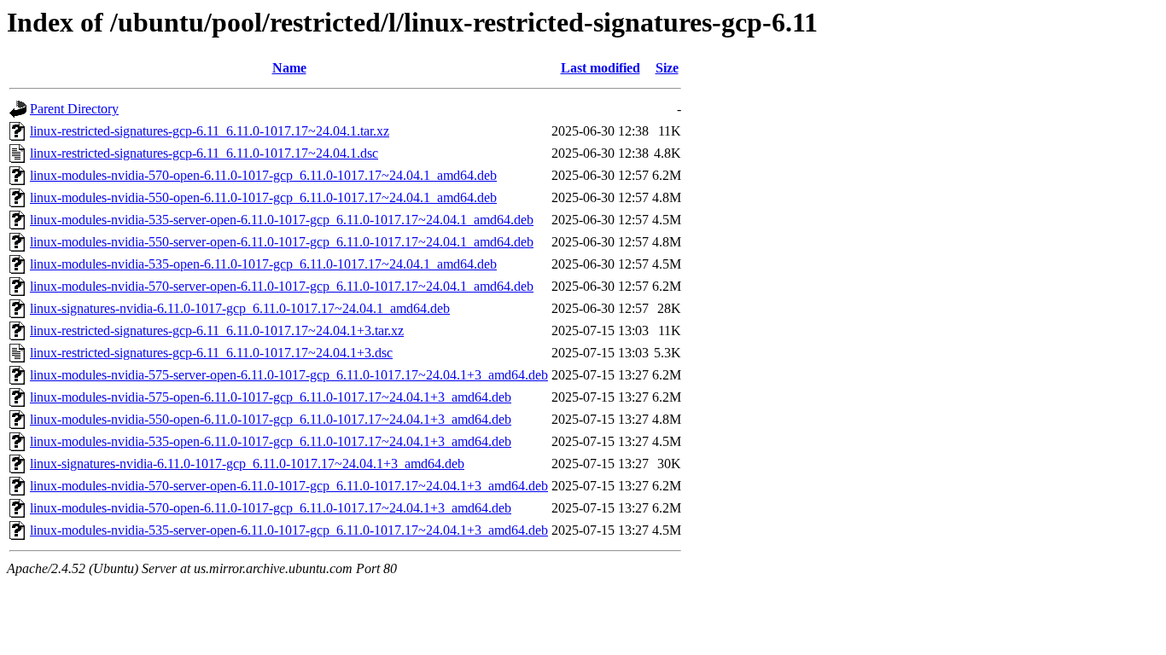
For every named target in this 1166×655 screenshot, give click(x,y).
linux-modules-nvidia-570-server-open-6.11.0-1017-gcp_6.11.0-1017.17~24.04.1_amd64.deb (281, 286)
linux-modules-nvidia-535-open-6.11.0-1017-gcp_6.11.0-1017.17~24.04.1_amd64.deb (263, 264)
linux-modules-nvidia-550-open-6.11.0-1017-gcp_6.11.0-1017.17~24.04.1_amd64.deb (263, 197)
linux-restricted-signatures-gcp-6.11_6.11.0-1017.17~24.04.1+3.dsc (211, 352)
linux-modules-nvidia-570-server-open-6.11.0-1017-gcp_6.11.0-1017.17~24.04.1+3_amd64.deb (289, 485)
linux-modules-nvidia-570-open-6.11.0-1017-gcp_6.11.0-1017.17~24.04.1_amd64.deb (263, 175)
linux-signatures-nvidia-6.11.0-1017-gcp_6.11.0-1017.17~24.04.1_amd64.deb (240, 308)
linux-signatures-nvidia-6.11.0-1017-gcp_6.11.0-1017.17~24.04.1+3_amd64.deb (247, 463)
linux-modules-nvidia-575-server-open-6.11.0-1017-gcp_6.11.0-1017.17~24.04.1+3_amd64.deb (289, 375)
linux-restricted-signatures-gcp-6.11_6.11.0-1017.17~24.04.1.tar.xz (209, 131)
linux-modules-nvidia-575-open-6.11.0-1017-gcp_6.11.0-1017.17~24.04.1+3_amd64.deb (270, 397)
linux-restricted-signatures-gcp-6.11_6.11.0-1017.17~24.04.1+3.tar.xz (217, 330)
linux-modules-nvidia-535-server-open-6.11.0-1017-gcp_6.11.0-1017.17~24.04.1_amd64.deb (281, 219)
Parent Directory (74, 108)
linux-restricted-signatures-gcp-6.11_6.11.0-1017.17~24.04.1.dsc (204, 153)
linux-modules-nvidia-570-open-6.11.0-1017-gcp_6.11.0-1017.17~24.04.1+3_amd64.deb (270, 508)
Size (667, 68)
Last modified (600, 68)
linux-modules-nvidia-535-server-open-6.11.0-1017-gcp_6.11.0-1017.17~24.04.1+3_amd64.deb (289, 530)
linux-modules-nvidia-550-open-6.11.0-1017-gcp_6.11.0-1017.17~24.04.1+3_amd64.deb (270, 419)
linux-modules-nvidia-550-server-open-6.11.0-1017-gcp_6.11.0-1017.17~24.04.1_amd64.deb (281, 242)
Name (289, 68)
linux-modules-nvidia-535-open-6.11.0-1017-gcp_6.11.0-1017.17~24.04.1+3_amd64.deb (270, 441)
